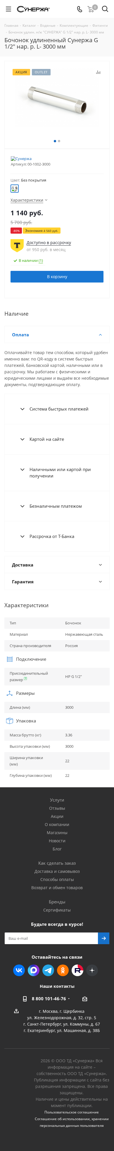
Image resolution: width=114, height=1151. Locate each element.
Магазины (57, 832)
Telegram (48, 970)
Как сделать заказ (57, 863)
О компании (57, 824)
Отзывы (57, 808)
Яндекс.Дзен (92, 970)
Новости (57, 840)
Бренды (57, 902)
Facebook (33, 970)
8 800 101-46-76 (49, 998)
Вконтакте (19, 970)
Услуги (57, 800)
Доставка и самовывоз (57, 871)
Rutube (77, 970)
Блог (57, 849)
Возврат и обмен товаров (57, 887)
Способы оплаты (57, 879)
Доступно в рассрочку (49, 242)
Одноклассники (63, 970)
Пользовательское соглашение (71, 1112)
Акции (57, 816)
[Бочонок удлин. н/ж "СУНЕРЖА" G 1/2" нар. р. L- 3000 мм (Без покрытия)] (57, 97)
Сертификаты (57, 910)
